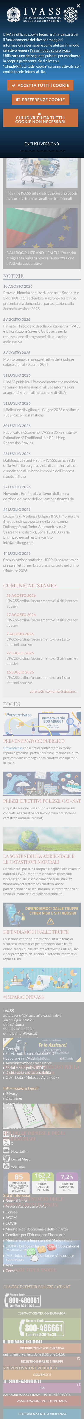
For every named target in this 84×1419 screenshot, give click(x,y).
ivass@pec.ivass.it (24, 1038)
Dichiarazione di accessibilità (28, 1072)
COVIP (11, 1223)
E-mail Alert (20, 1159)
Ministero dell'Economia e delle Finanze (37, 1229)
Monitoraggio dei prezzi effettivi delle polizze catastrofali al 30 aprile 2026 (38, 362)
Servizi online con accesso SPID (30, 1053)
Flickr (15, 1175)
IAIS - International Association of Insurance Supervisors (40, 1257)
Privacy (12, 1093)
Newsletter (20, 1151)
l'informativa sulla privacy (50, 50)
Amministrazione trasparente (29, 1063)
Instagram (19, 1127)
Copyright (14, 1103)
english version (38, 141)
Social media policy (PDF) (25, 1067)
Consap (11, 1270)
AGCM (11, 1217)
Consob (12, 1212)
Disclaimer (14, 1098)
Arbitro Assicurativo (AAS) (27, 1206)
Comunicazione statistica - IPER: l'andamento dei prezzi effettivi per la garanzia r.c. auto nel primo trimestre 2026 (41, 565)
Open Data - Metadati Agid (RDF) (32, 1077)
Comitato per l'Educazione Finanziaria (35, 1234)
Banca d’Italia (16, 1200)
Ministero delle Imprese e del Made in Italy (39, 1240)
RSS (14, 1183)
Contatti (12, 1048)
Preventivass (12, 748)
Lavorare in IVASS (20, 1058)
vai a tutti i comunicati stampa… (54, 691)
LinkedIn (18, 1135)
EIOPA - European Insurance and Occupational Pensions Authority (42, 1248)
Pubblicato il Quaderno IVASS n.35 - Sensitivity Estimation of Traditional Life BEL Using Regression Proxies (40, 437)
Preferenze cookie (20, 1108)
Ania (9, 1265)
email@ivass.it (26, 1033)
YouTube (18, 1167)
